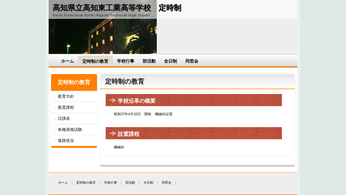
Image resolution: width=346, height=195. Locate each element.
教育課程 (66, 107)
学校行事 (125, 61)
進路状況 (66, 140)
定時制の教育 (95, 61)
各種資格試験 (70, 129)
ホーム (67, 61)
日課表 (64, 118)
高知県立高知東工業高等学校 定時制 (117, 8)
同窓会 (191, 61)
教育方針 (66, 96)
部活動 (149, 61)
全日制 (170, 61)
